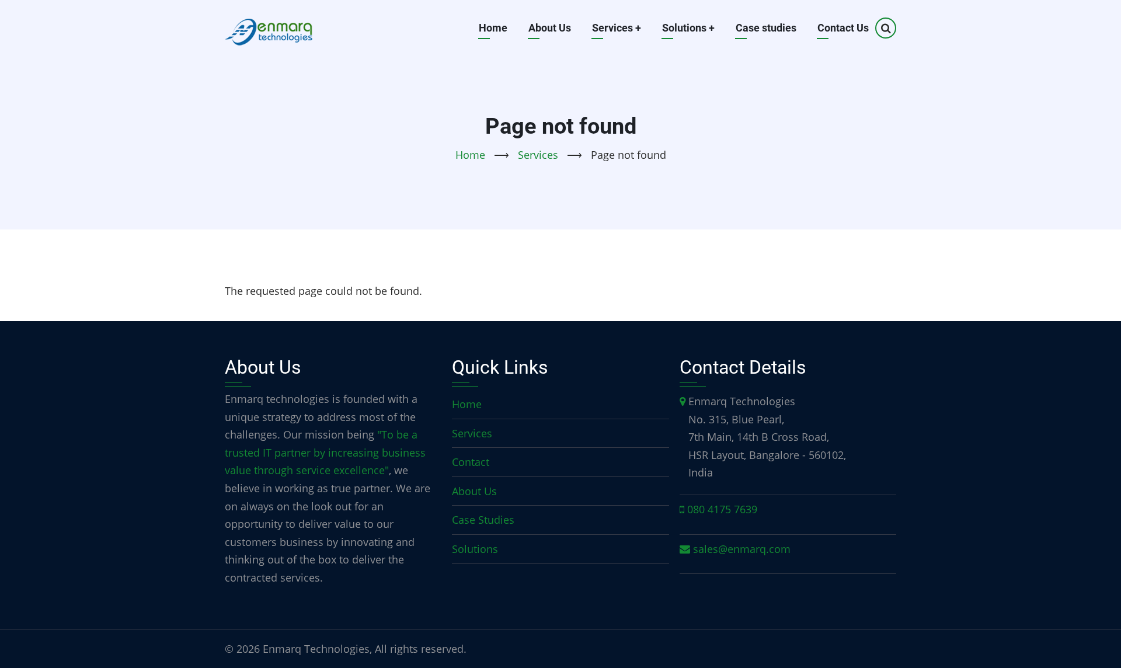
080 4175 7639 (722, 509)
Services (616, 28)
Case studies (766, 28)
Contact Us (843, 28)
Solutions (688, 28)
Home (493, 28)
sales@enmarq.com (742, 549)
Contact (470, 462)
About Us (549, 28)
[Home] (268, 28)
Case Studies (483, 520)
